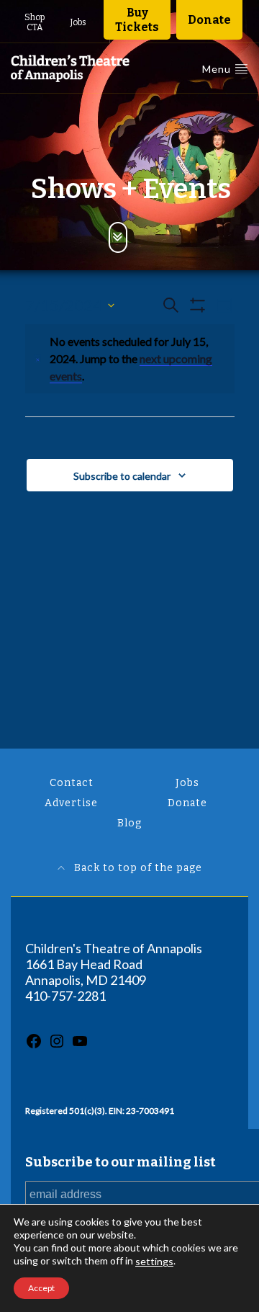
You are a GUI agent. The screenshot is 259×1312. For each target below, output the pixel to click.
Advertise (71, 803)
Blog (129, 823)
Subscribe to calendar (122, 476)
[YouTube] (79, 1045)
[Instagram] (56, 1045)
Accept (41, 1287)
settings (154, 1261)
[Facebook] (33, 1045)
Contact (72, 783)
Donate (209, 20)
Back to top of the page (136, 868)
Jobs (78, 22)
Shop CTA (34, 22)
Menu (218, 69)
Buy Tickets (137, 20)
